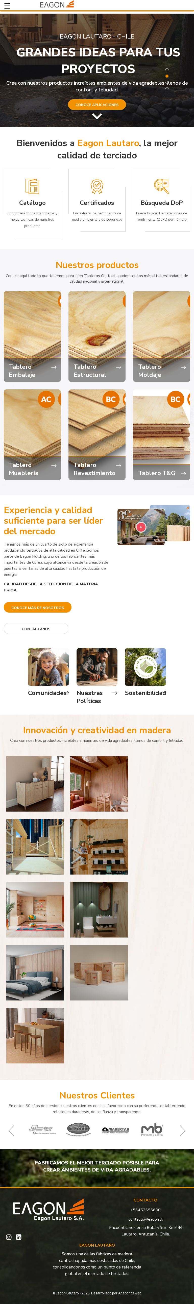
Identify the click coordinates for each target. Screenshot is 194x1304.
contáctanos (36, 629)
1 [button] (166, 69)
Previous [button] (11, 1130)
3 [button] (166, 82)
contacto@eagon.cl (146, 1219)
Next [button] (182, 1130)
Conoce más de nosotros (37, 608)
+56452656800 (145, 1210)
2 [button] (166, 76)
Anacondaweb (129, 1293)
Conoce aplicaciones (97, 105)
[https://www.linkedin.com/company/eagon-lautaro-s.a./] (18, 1237)
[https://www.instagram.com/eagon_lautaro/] (8, 1237)
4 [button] (166, 88)
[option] (97, 70)
